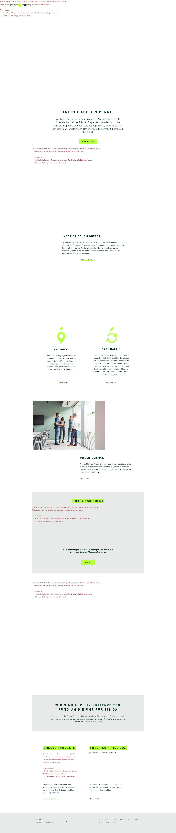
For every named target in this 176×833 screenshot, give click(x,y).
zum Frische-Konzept (88, 259)
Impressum (103, 820)
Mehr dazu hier (94, 799)
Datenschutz (116, 820)
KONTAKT (88, 562)
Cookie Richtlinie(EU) (134, 820)
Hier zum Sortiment (49, 799)
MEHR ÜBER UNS (88, 141)
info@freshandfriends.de (43, 822)
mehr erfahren (63, 382)
